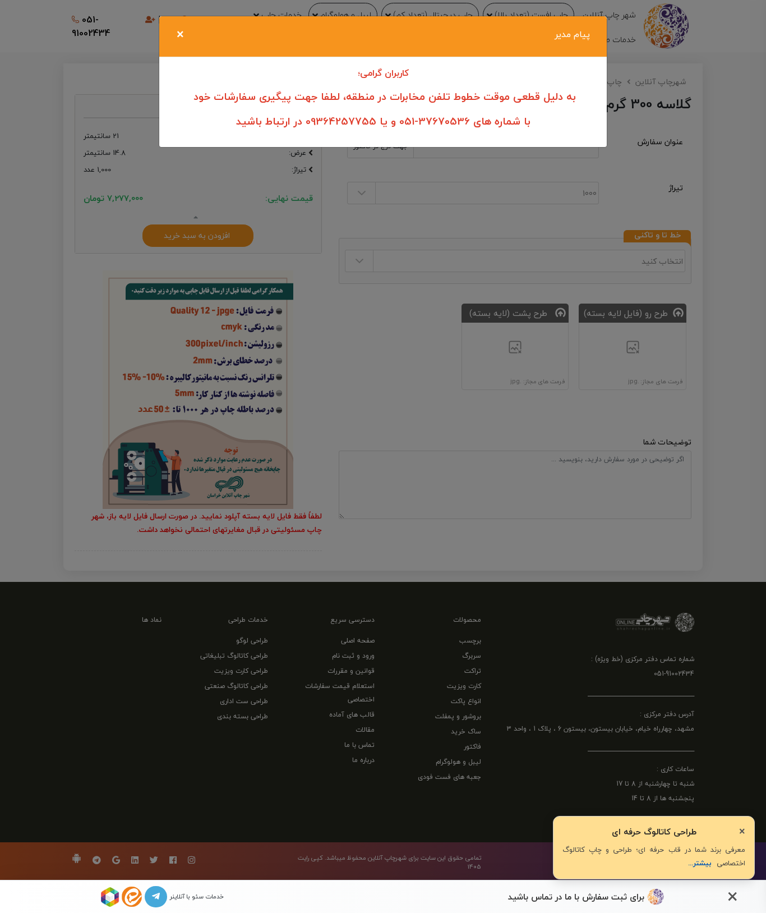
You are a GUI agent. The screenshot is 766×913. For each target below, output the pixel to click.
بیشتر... (700, 863)
